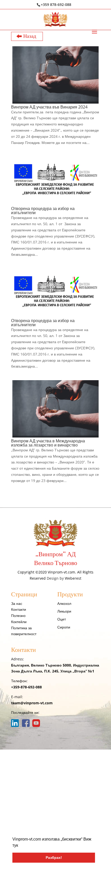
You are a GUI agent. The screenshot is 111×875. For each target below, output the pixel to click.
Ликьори (64, 611)
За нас (16, 603)
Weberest (73, 578)
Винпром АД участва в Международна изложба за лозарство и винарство (48, 443)
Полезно (18, 615)
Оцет (61, 619)
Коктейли (19, 621)
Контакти (18, 609)
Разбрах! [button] (54, 857)
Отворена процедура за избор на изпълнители (43, 210)
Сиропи (63, 627)
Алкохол (64, 603)
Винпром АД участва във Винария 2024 (49, 107)
